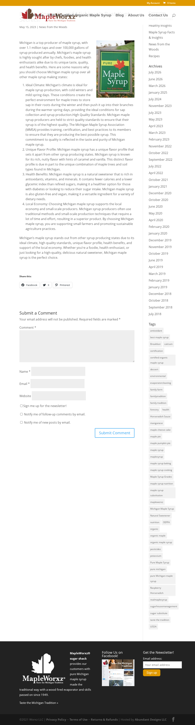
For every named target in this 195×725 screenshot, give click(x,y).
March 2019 (157, 274)
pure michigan (157, 569)
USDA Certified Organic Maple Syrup (79, 15)
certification (156, 350)
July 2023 (155, 113)
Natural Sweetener (160, 515)
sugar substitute (158, 613)
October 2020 (158, 200)
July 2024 (155, 99)
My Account (153, 3)
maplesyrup (156, 456)
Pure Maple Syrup (159, 562)
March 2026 (157, 86)
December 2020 (160, 193)
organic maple (157, 535)
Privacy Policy (56, 719)
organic (154, 529)
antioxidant (156, 330)
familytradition (158, 396)
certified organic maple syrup (159, 360)
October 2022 (158, 153)
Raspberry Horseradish (156, 590)
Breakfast (155, 344)
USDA (153, 626)
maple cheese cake (160, 429)
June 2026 (156, 79)
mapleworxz (156, 502)
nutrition (154, 522)
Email (24, 384)
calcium (168, 344)
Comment (27, 327)
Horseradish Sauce (160, 416)
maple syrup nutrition (161, 483)
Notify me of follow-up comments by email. (54, 414)
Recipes (154, 56)
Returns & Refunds (104, 719)
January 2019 (158, 287)
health (165, 409)
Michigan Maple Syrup (162, 508)
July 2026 (155, 72)
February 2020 (159, 227)
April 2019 (156, 267)
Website (25, 396)
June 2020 (156, 206)
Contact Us (158, 15)
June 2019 (156, 260)
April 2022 (156, 173)
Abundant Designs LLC (151, 719)
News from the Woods (53, 27)
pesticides (155, 549)
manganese (156, 423)
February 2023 (159, 139)
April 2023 (156, 126)
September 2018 (160, 307)
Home (38, 15)
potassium (155, 555)
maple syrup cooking (161, 470)
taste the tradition (159, 619)
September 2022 (160, 159)
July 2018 (155, 314)
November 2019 (160, 247)
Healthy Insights (160, 25)
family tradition (158, 403)
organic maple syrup (161, 542)
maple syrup (156, 450)
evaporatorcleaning (160, 383)
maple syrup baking (160, 463)
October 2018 (158, 300)
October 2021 (158, 180)
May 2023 (155, 119)
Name (24, 371)
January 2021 (158, 186)
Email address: (152, 658)
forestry (154, 409)
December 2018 (160, 294)
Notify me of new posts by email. (47, 422)
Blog (120, 15)
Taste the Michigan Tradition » (38, 703)
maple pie (155, 436)
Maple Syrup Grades (161, 476)
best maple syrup (159, 337)
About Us (136, 15)
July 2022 (155, 166)
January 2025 (158, 92)
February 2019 (159, 280)
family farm (156, 389)
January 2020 (158, 233)
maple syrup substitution (156, 493)
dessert (154, 369)
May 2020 (155, 213)
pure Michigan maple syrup (161, 578)
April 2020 (156, 220)
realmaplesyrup (158, 599)
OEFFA (166, 522)
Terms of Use (79, 719)
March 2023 (157, 133)
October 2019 (158, 253)
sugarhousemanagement (163, 606)
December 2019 (160, 240)
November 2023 (160, 106)
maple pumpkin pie (160, 443)
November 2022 (160, 146)
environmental (158, 376)
